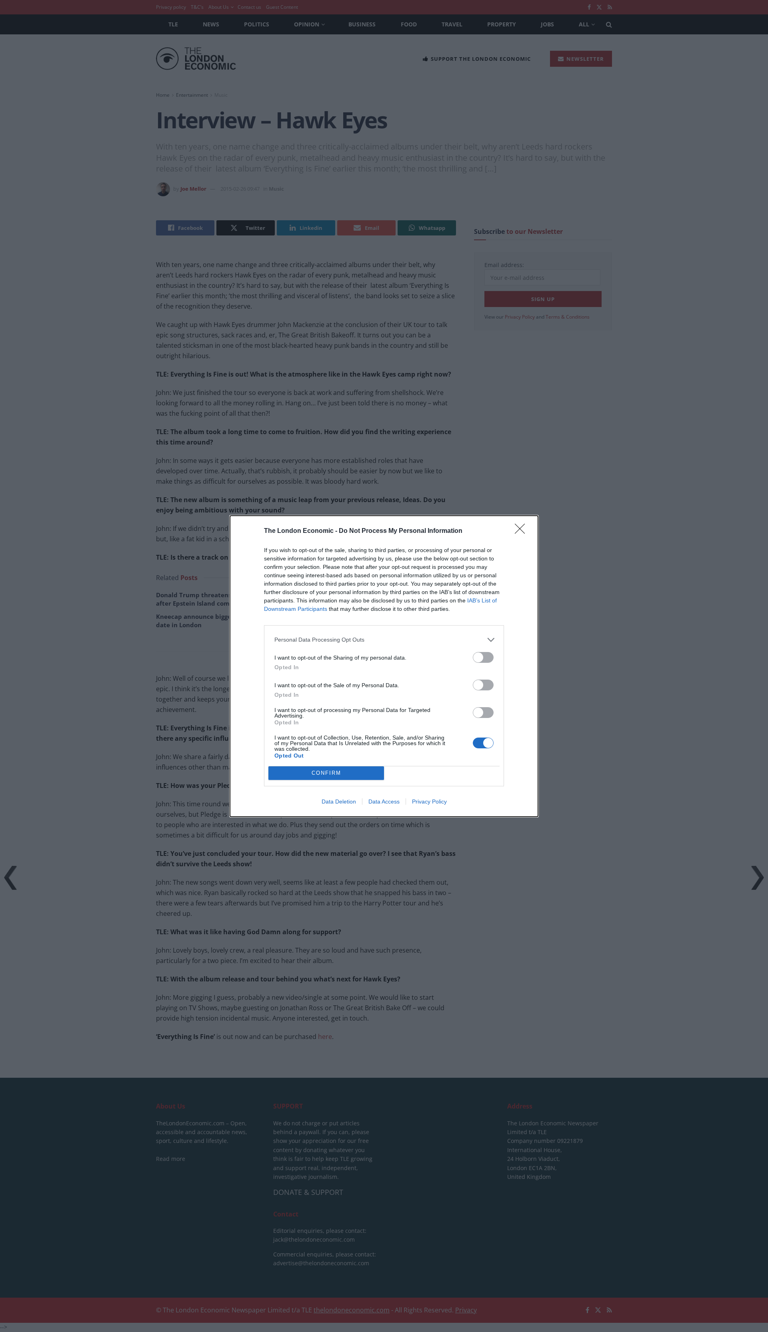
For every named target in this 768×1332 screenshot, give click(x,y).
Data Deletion (339, 801)
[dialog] (384, 666)
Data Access (384, 801)
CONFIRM (326, 773)
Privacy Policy (429, 801)
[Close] (522, 531)
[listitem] (384, 640)
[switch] (483, 657)
